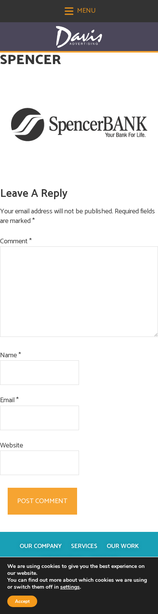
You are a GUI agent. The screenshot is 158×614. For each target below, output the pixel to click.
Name (10, 355)
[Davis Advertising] (79, 37)
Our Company (41, 546)
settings (70, 587)
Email (9, 400)
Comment (16, 241)
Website (11, 446)
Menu (86, 11)
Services (84, 546)
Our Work (123, 546)
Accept (22, 601)
